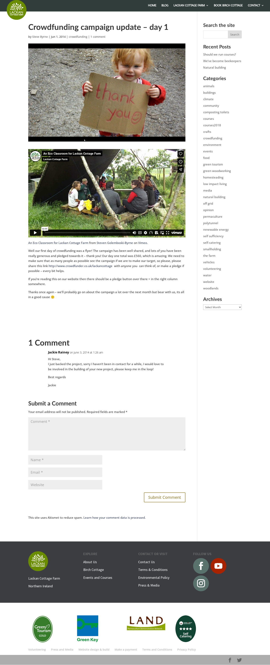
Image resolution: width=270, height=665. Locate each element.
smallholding (212, 249)
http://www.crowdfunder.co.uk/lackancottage (81, 266)
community (211, 106)
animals (208, 86)
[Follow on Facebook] (201, 566)
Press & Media (149, 585)
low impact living (215, 184)
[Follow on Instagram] (201, 583)
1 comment (98, 37)
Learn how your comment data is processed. (114, 518)
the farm (209, 256)
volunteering (212, 269)
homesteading (213, 177)
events (208, 151)
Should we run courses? (219, 54)
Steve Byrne (40, 37)
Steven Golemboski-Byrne (115, 243)
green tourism (213, 164)
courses (208, 119)
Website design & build (94, 649)
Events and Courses (97, 577)
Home (152, 5)
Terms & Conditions (153, 569)
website (208, 282)
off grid (208, 203)
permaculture (212, 216)
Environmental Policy (153, 577)
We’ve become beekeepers (222, 61)
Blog (164, 5)
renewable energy (216, 229)
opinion (208, 210)
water (207, 275)
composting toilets (216, 112)
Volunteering (37, 649)
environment (212, 145)
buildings (209, 92)
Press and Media (62, 649)
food (206, 158)
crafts (207, 132)
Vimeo (142, 243)
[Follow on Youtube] (218, 566)
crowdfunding (78, 37)
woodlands (210, 288)
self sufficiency (213, 236)
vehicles (208, 262)
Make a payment (126, 649)
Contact (254, 5)
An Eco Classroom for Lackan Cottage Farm (58, 243)
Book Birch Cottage (228, 5)
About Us (90, 562)
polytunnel (210, 223)
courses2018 (212, 125)
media (207, 190)
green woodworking (217, 171)
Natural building (214, 67)
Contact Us (146, 562)
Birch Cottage (93, 569)
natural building (214, 197)
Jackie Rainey (58, 352)
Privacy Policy (186, 649)
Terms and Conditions (157, 649)
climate (208, 99)
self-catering (212, 243)
